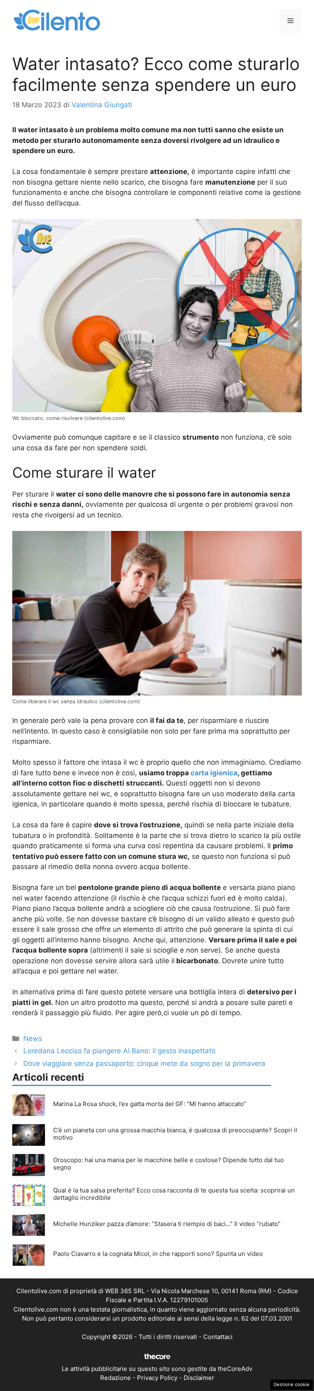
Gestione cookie (292, 1384)
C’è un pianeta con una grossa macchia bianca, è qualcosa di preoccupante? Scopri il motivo (175, 1133)
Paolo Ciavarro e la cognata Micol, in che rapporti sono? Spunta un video (158, 1254)
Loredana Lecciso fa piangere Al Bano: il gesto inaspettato (119, 1051)
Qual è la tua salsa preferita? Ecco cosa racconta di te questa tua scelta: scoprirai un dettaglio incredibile (174, 1193)
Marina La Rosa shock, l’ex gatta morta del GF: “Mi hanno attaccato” (149, 1104)
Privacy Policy (157, 1378)
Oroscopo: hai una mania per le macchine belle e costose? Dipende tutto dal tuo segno (168, 1163)
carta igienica (214, 773)
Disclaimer (199, 1378)
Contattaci (218, 1337)
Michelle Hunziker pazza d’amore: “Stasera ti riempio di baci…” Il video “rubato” (166, 1224)
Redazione (115, 1378)
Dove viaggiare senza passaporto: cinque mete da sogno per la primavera (144, 1063)
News (32, 1038)
